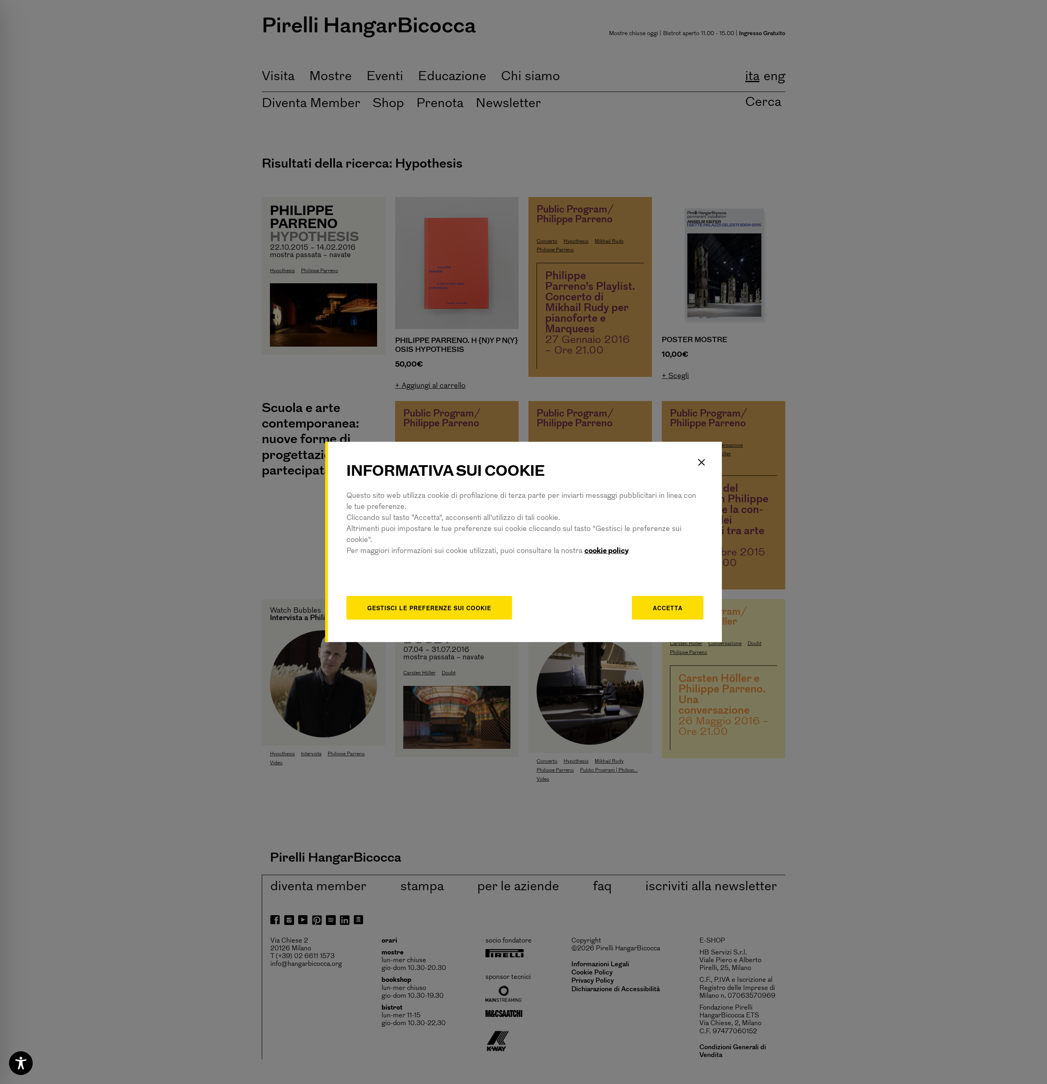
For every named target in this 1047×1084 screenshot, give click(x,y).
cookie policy (606, 551)
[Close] (701, 462)
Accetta (668, 607)
